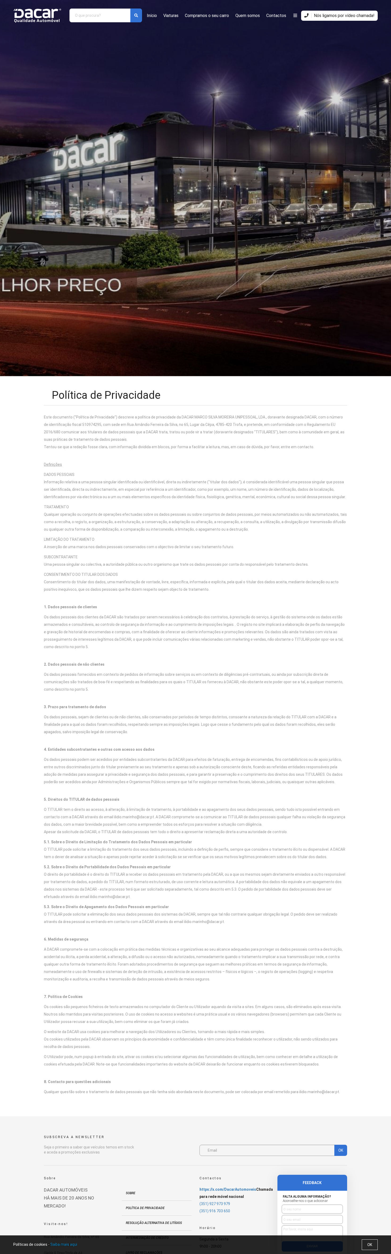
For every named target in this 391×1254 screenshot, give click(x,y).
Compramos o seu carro (207, 15)
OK (340, 1150)
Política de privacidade (145, 1208)
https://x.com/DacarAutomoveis (227, 1189)
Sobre (130, 1193)
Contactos (276, 15)
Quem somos (247, 15)
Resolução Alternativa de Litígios (154, 1223)
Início (152, 15)
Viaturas (170, 15)
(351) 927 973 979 (214, 1204)
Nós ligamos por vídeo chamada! (344, 15)
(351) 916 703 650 (214, 1211)
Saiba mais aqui (63, 1244)
